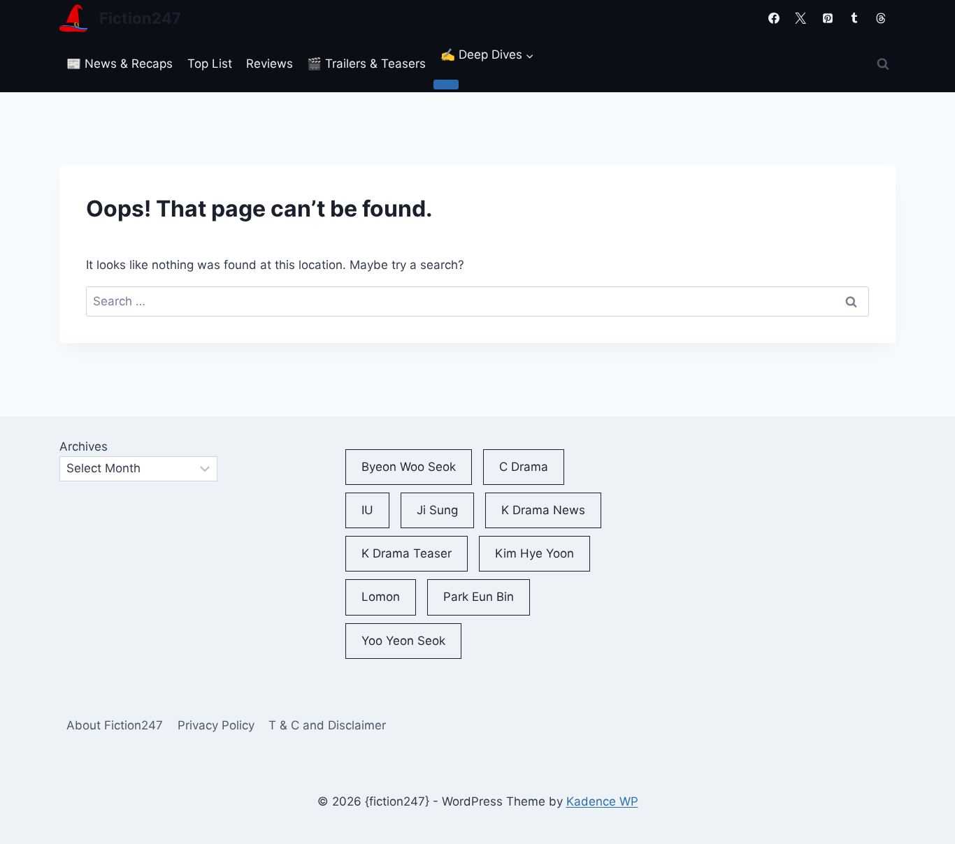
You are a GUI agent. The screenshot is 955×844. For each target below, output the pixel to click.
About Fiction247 (114, 725)
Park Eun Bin (478, 597)
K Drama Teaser (406, 553)
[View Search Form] (883, 64)
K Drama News (543, 510)
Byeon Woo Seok (408, 467)
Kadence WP (602, 801)
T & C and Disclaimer (327, 725)
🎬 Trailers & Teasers (366, 64)
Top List (209, 64)
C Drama (523, 467)
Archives (83, 446)
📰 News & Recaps (119, 64)
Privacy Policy (216, 725)
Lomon (380, 597)
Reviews (269, 64)
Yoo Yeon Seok (403, 641)
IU (367, 510)
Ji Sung (437, 510)
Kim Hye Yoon (534, 553)
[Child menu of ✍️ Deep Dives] (446, 84)
